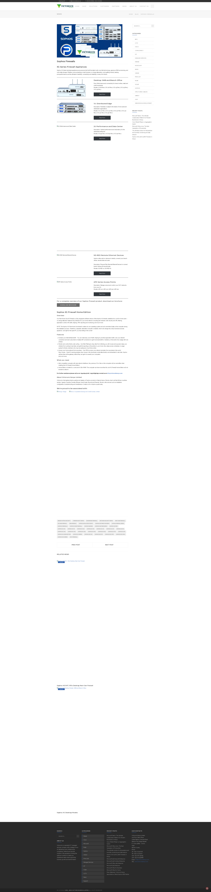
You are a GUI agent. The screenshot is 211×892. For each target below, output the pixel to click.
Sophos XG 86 (121, 531)
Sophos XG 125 (80, 528)
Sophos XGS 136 (99, 534)
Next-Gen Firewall (120, 520)
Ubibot (137, 95)
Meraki (137, 61)
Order (137, 73)
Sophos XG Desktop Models (67, 812)
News (61, 562)
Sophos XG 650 (102, 531)
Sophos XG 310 (120, 528)
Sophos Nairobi (88, 526)
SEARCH (152, 26)
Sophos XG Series (77, 534)
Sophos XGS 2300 (120, 534)
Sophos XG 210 (100, 528)
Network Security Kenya (106, 520)
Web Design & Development (143, 103)
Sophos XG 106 (61, 528)
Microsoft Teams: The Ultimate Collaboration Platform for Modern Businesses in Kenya (141, 117)
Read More (102, 94)
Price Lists (86, 858)
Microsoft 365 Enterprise (113, 865)
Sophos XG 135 (90, 528)
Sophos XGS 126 (88, 534)
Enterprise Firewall (91, 520)
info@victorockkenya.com (114, 373)
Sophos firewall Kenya (118, 523)
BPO (136, 39)
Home (131, 14)
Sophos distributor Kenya (102, 523)
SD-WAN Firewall (62, 523)
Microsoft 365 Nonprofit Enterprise (116, 859)
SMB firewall (72, 523)
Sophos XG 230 (110, 528)
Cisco (137, 46)
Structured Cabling (141, 91)
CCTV (136, 43)
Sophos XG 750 (112, 531)
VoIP (136, 99)
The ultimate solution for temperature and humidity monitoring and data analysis (142, 132)
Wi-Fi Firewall (73, 537)
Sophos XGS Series (62, 537)
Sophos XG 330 (61, 531)
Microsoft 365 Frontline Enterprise (116, 861)
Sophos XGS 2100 (109, 534)
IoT (136, 54)
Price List (138, 76)
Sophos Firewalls (62, 526)
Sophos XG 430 (71, 531)
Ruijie (136, 80)
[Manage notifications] (207, 888)
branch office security (64, 520)
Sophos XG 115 (71, 528)
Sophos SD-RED (113, 526)
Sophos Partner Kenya (101, 526)
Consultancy (139, 50)
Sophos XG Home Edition (64, 534)
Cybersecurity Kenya (78, 520)
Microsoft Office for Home (114, 870)
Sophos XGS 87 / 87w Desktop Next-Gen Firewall (75, 685)
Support (85, 881)
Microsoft (138, 65)
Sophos (137, 88)
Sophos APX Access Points (86, 523)
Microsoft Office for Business (114, 868)
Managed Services (140, 58)
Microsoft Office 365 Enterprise (115, 863)
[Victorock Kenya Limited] (65, 6)
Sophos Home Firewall (76, 526)
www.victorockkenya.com (141, 861)
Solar (137, 84)
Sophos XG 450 (82, 531)
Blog (137, 14)
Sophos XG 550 (92, 531)
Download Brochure (68, 305)
